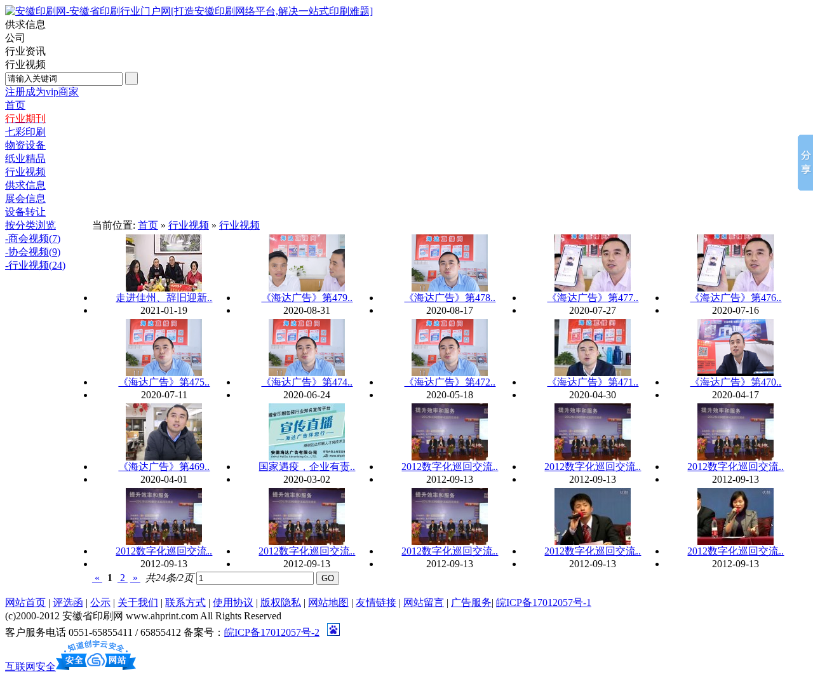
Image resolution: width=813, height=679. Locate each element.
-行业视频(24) (35, 265)
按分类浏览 (30, 225)
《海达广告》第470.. (735, 382)
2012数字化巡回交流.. (449, 466)
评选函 (68, 602)
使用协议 (233, 602)
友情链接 (376, 602)
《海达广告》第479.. (307, 297)
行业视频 (188, 225)
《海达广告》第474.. (307, 382)
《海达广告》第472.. (449, 382)
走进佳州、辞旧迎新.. (164, 297)
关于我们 (138, 602)
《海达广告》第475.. (164, 382)
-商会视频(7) (32, 238)
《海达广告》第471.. (592, 382)
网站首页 (25, 602)
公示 (100, 602)
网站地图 (328, 602)
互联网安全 (30, 666)
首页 (148, 225)
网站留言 (423, 602)
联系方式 (185, 602)
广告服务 (471, 602)
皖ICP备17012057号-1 (543, 602)
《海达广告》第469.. (164, 466)
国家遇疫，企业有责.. (307, 466)
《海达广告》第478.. (449, 297)
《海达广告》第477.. (592, 297)
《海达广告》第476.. (735, 297)
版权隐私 (280, 602)
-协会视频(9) (32, 251)
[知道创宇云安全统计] (96, 666)
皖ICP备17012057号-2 (271, 632)
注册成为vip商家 (42, 91)
